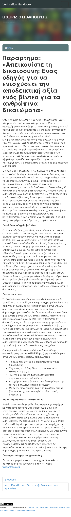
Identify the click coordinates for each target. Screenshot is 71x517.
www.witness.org (11, 466)
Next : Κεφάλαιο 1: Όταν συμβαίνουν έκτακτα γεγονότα (31, 486)
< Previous (10, 479)
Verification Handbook (16, 4)
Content (9, 48)
